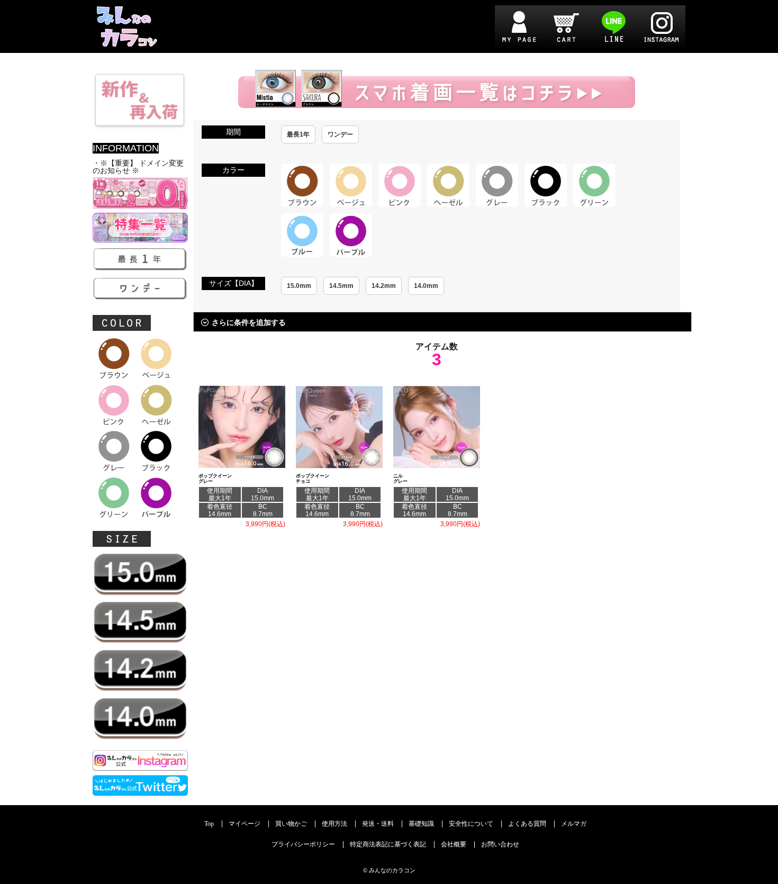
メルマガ (573, 823)
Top (209, 823)
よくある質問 (527, 823)
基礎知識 (421, 823)
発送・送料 (378, 823)
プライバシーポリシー (303, 844)
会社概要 (453, 844)
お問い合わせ (500, 844)
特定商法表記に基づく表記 (388, 844)
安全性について (471, 823)
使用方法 (334, 823)
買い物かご (291, 823)
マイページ (244, 823)
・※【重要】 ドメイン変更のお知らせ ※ (138, 167)
